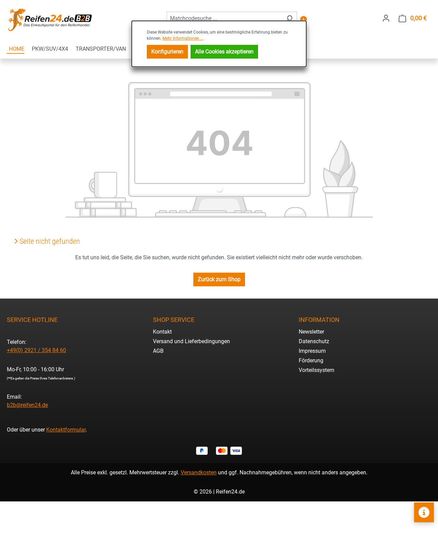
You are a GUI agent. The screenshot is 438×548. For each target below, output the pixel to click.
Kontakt (162, 331)
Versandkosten (199, 472)
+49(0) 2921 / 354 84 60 (36, 350)
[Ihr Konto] (386, 18)
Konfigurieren (167, 51)
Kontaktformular (66, 429)
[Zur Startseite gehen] (49, 19)
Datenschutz (314, 341)
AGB (158, 351)
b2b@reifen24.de (27, 405)
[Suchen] (289, 18)
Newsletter (311, 331)
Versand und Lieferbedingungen (191, 341)
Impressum (312, 351)
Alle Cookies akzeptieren (224, 51)
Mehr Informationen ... (183, 38)
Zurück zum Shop (219, 279)
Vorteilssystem (316, 370)
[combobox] (224, 18)
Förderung (311, 360)
